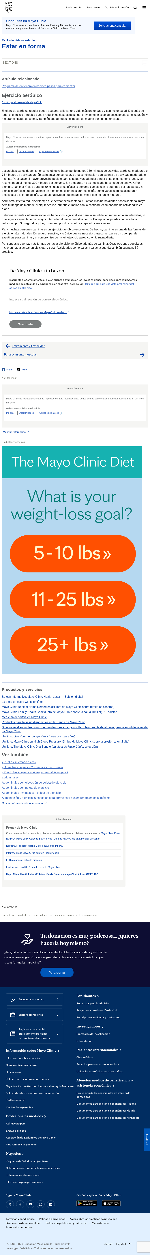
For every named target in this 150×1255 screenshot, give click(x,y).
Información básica (64, 915)
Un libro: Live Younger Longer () (38, 736)
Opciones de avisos (49, 151)
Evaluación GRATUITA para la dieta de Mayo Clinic (33, 867)
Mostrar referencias (14, 431)
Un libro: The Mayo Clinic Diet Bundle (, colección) (50, 746)
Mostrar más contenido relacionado (22, 803)
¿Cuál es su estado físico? (19, 762)
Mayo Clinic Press (110, 833)
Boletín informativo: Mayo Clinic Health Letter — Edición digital (42, 696)
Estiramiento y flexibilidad (28, 346)
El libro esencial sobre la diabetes (24, 860)
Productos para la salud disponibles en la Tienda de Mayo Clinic (43, 722)
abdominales (10, 777)
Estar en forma (23, 46)
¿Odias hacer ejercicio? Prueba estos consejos (32, 767)
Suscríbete (25, 324)
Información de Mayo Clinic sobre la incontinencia (32, 853)
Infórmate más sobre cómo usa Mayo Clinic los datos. (38, 312)
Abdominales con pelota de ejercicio (25, 787)
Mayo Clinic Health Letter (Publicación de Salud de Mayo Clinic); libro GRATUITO (52, 874)
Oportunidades (26, 151)
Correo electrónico (10, 310)
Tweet (24, 369)
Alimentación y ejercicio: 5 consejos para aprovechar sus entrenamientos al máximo (56, 797)
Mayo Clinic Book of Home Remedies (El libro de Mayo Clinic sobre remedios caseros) (58, 706)
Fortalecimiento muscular (20, 354)
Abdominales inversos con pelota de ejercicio (31, 792)
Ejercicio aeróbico (88, 915)
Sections (10, 62)
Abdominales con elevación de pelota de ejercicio (34, 782)
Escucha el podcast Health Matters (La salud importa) (34, 845)
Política (10, 151)
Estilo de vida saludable (18, 40)
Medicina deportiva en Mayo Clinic (24, 717)
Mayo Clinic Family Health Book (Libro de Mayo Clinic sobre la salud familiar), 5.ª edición (59, 712)
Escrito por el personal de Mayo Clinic (22, 102)
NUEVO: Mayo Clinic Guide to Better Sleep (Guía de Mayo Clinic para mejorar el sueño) (53, 838)
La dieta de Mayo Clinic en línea (23, 701)
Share (9, 369)
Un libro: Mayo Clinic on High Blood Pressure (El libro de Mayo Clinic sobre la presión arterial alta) (65, 741)
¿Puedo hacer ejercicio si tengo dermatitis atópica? (35, 772)
